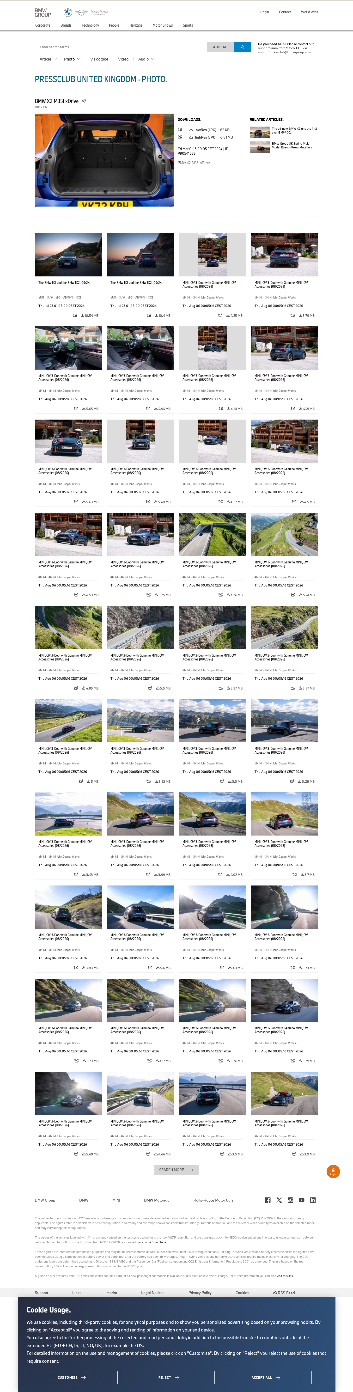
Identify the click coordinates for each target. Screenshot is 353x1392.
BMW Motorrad (157, 1200)
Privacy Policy (200, 1292)
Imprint (111, 1292)
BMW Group (45, 1200)
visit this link (285, 1276)
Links (76, 1292)
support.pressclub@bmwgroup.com (284, 52)
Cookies (242, 1292)
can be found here (154, 1242)
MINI (116, 1200)
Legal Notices (152, 1292)
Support (41, 1292)
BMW (83, 1200)
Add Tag (220, 47)
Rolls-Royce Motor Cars (214, 1200)
